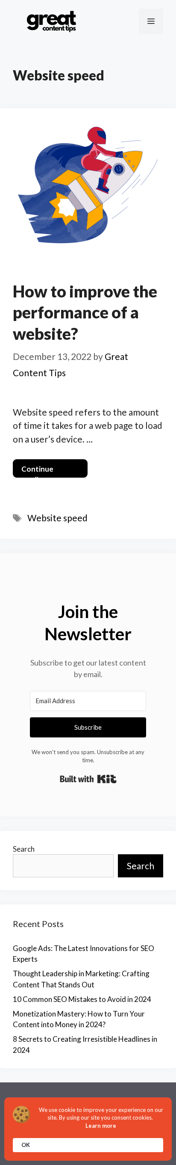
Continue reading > (37, 471)
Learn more (100, 1125)
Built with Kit (88, 779)
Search (24, 848)
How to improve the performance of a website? (85, 312)
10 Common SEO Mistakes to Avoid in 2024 (82, 999)
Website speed (57, 517)
